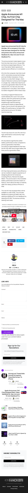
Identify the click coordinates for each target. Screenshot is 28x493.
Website (3, 317)
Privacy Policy (14, 488)
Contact (9, 486)
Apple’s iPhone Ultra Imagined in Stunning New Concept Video (17, 416)
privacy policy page (16, 208)
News (9, 10)
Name (2, 304)
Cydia (9, 381)
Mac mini (4, 229)
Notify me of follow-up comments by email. (11, 324)
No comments (20, 384)
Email (2, 311)
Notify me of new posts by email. (9, 328)
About (4, 486)
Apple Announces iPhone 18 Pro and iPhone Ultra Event (17, 425)
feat (9, 227)
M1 (13, 227)
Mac (23, 227)
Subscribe (13, 358)
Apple (3, 227)
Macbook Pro (12, 229)
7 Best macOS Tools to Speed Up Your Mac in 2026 (17, 434)
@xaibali (20, 274)
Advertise (21, 486)
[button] (2, 2)
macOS (3, 10)
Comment (3, 289)
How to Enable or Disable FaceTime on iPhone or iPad (15, 408)
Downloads (15, 486)
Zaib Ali (14, 265)
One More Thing (6, 232)
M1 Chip (18, 227)
